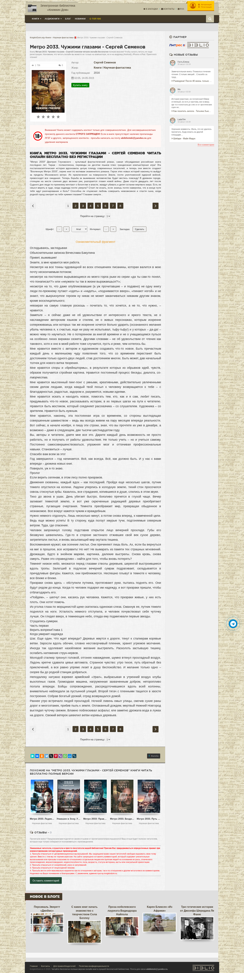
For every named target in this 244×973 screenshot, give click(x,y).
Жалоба (155, 756)
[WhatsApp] (65, 756)
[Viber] (60, 756)
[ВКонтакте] (37, 756)
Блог (68, 19)
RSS (181, 9)
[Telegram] (46, 756)
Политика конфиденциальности (94, 966)
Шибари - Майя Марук (184, 138)
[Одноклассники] (42, 756)
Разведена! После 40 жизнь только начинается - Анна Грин (192, 81)
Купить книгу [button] (80, 85)
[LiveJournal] (74, 756)
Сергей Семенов (105, 62)
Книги (98, 67)
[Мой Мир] (70, 756)
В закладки (151, 9)
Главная (34, 966)
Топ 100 (96, 19)
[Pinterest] (56, 756)
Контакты (168, 9)
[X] (51, 756)
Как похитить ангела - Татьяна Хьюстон (192, 111)
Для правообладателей (64, 966)
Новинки (80, 19)
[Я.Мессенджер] (33, 756)
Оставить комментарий (46, 880)
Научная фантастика (117, 67)
